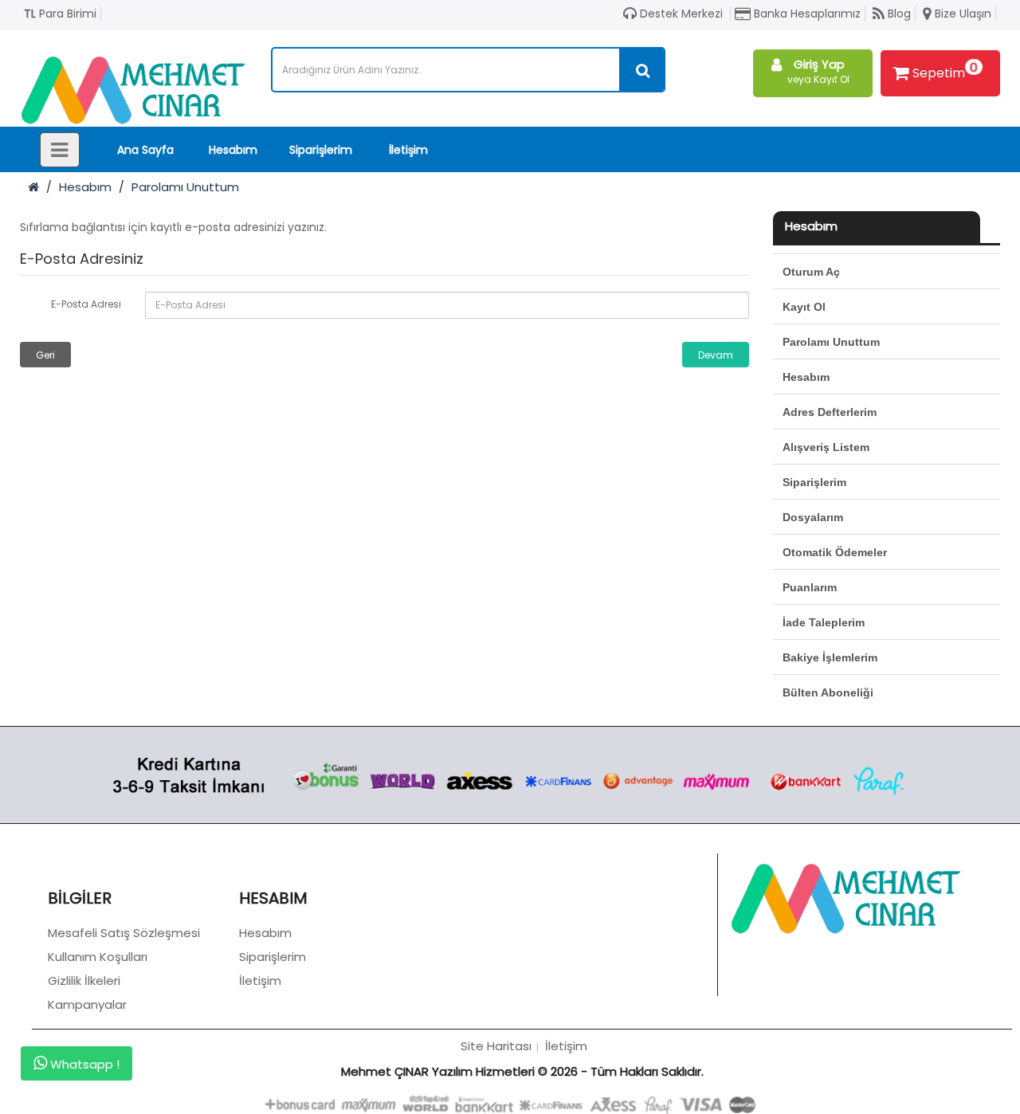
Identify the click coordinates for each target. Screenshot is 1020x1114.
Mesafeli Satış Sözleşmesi (124, 932)
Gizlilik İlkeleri (84, 980)
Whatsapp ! (83, 1064)
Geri (45, 355)
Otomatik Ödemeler (835, 552)
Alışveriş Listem (826, 447)
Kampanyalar (87, 1004)
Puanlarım (810, 587)
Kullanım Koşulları (97, 956)
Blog (898, 14)
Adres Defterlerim (830, 412)
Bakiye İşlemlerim (830, 657)
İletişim (408, 150)
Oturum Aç (811, 271)
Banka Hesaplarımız (806, 14)
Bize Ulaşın (961, 14)
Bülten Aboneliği (828, 692)
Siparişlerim (320, 150)
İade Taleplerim (824, 622)
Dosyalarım (813, 517)
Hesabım (233, 150)
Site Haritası (496, 1046)
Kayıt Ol (804, 306)
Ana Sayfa (145, 150)
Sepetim (945, 70)
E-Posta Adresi (86, 304)
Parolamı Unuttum (185, 186)
